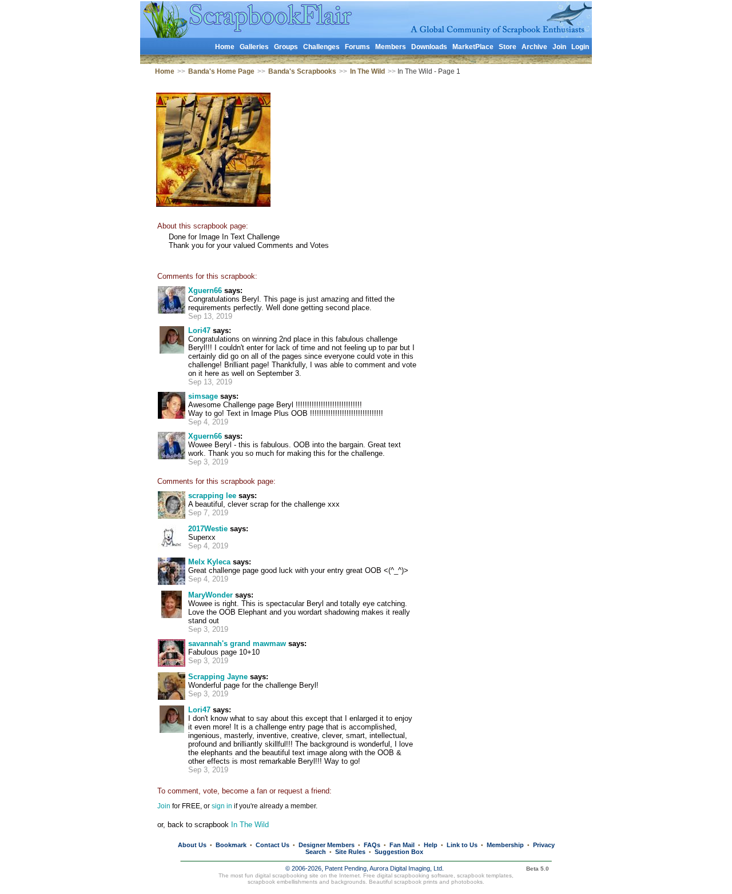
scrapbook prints (415, 882)
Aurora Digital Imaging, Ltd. (406, 868)
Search (315, 851)
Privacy (544, 844)
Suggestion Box (399, 851)
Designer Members (327, 844)
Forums (357, 47)
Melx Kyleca (209, 562)
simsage (203, 396)
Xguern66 (205, 290)
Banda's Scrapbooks (302, 71)
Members (390, 47)
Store (507, 47)
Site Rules (350, 851)
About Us (192, 844)
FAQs (372, 844)
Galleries (254, 47)
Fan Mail (402, 844)
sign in (222, 806)
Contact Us (272, 844)
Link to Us (462, 844)
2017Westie (208, 528)
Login (580, 47)
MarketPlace (473, 47)
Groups (286, 47)
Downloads (429, 47)
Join (559, 47)
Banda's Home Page (221, 71)
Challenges (321, 47)
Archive (534, 47)
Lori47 (199, 330)
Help (430, 844)
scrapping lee (212, 495)
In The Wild (367, 71)
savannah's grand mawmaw (237, 643)
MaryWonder (210, 595)
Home (224, 47)
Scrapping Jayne (218, 676)
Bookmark (231, 844)
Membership (505, 844)
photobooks (467, 882)
